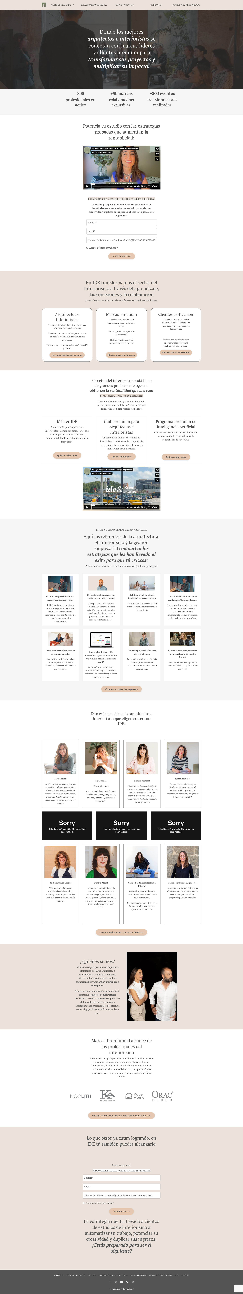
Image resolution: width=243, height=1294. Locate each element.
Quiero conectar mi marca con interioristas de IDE (121, 1115)
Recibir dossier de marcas (121, 355)
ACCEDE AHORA (121, 256)
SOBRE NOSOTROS (125, 4)
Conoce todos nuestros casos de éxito (121, 932)
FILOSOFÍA (92, 1275)
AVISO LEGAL (59, 1275)
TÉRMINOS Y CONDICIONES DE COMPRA (112, 1275)
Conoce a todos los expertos (121, 689)
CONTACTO (155, 4)
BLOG (177, 1275)
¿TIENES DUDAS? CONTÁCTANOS (160, 1275)
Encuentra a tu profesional (176, 352)
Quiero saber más (67, 455)
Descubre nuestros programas (67, 355)
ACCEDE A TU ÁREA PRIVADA (186, 4)
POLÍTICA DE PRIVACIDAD (76, 1275)
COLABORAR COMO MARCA (93, 4)
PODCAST (185, 1275)
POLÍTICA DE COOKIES (138, 1275)
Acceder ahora (121, 1211)
